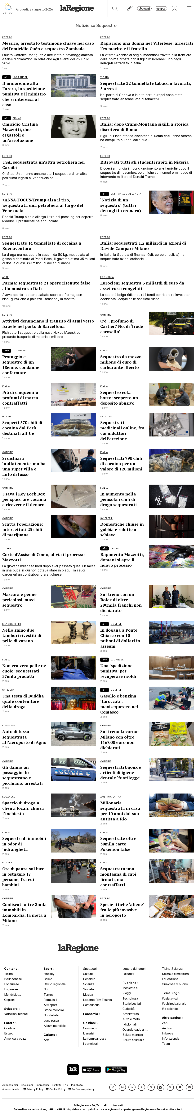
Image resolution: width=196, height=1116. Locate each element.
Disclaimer (27, 1085)
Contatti (56, 1085)
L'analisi (88, 1033)
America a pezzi (15, 1038)
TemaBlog (170, 993)
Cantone (11, 969)
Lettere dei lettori (133, 969)
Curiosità (128, 1009)
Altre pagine (171, 1018)
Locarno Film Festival (97, 1000)
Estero (9, 1023)
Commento (90, 1028)
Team (166, 1044)
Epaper (160, 8)
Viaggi (126, 993)
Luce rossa (51, 1020)
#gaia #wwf (170, 998)
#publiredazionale (174, 1003)
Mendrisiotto (12, 994)
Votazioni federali (16, 1014)
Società (88, 989)
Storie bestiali (131, 1003)
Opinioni (89, 1023)
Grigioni (9, 1000)
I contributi (90, 1044)
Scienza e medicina (175, 974)
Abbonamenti (10, 1085)
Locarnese (11, 984)
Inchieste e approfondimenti (133, 988)
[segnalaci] (129, 8)
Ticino (8, 974)
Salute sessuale (133, 1040)
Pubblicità (77, 1085)
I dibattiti (128, 974)
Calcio (48, 979)
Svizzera (11, 1009)
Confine (9, 1028)
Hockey (49, 974)
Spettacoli (90, 969)
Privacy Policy (34, 1089)
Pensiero (89, 979)
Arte (47, 1040)
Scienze (88, 984)
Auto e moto (131, 1019)
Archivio (167, 1028)
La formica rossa (94, 1038)
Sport (48, 969)
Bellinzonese (13, 979)
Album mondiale (55, 1026)
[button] (112, 1087)
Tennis (48, 994)
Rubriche (129, 983)
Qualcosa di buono (175, 984)
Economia (91, 1014)
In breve (167, 1033)
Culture (50, 1035)
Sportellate (51, 1015)
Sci (46, 989)
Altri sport (50, 1005)
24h (164, 1023)
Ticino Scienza (172, 969)
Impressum (42, 1085)
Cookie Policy (57, 1089)
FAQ (66, 1085)
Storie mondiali (54, 1010)
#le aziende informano (170, 1009)
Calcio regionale (55, 984)
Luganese (11, 989)
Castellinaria (91, 1005)
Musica (88, 994)
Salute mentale (132, 1035)
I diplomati (129, 1024)
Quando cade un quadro (133, 1030)
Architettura (130, 1014)
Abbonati (144, 8)
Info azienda (170, 1038)
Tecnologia (130, 998)
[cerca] (115, 8)
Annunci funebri (11, 1089)
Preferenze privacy (82, 1089)
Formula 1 (50, 1000)
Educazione (170, 979)
